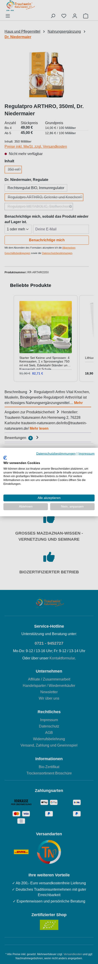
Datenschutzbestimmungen (56, 453)
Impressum (86, 453)
